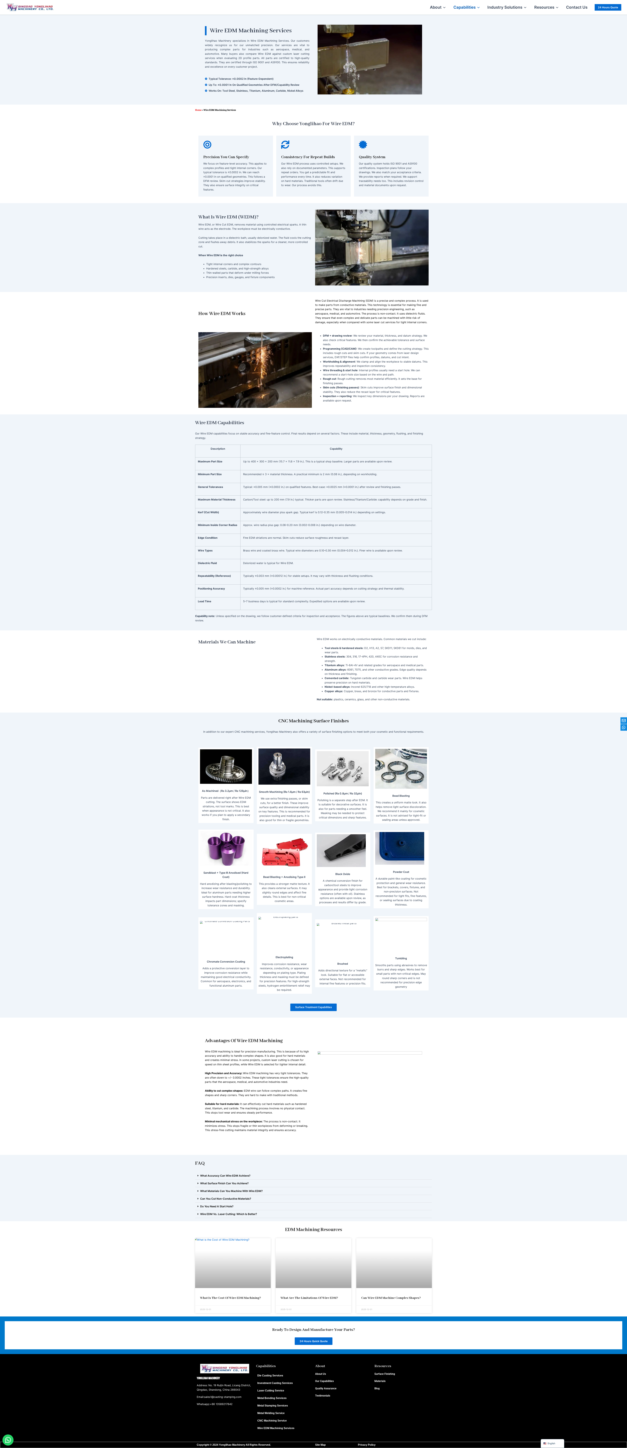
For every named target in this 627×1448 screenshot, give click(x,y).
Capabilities (464, 7)
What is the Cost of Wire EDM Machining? (230, 1298)
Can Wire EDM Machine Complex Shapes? (391, 1298)
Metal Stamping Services (272, 1405)
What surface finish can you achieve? (224, 1183)
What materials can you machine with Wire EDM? (231, 1191)
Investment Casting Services (275, 1383)
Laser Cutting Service (270, 1390)
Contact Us (576, 7)
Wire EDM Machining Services (275, 1428)
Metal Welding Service (271, 1413)
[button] (443, 7)
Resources (544, 7)
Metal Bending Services (272, 1398)
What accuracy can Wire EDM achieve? (225, 1175)
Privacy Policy (367, 1444)
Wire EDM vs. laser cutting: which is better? (228, 1214)
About (436, 7)
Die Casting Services (270, 1375)
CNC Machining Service (272, 1420)
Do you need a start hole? (216, 1206)
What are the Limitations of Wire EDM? (309, 1298)
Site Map (320, 1444)
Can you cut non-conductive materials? (225, 1198)
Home (198, 109)
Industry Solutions (504, 7)
